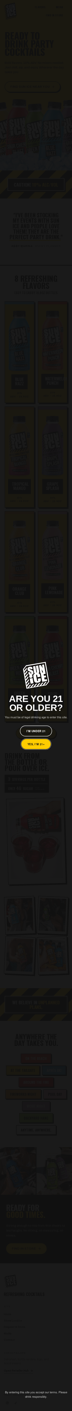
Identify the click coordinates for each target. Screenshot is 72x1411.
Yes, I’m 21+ (36, 744)
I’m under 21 (36, 731)
